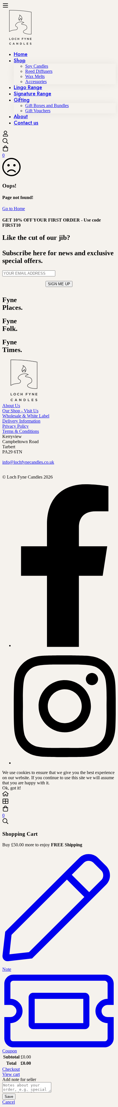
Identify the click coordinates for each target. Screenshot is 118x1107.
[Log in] (5, 135)
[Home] (59, 794)
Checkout (11, 1069)
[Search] (59, 141)
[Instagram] (65, 762)
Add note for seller (19, 1079)
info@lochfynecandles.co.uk (28, 462)
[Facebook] (65, 645)
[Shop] (59, 801)
